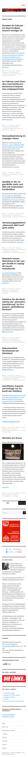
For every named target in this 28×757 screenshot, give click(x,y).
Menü (23, 5)
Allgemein (18, 70)
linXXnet (6, 699)
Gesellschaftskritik (14, 72)
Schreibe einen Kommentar (8, 75)
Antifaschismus (5, 72)
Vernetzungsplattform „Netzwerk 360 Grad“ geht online (13, 225)
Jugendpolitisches (16, 215)
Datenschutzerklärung (8, 714)
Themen (4, 744)
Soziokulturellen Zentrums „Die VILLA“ (13, 199)
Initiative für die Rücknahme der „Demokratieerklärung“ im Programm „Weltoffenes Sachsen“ (14, 304)
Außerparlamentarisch (8, 730)
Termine (21, 73)
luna (5, 70)
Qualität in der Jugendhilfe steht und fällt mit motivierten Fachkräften (12, 186)
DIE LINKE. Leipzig (9, 693)
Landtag (4, 734)
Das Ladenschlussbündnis (9, 273)
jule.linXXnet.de (5, 752)
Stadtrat (4, 737)
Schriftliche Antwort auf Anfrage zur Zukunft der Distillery (12, 388)
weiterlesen (5, 67)
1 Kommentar (15, 496)
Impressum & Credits (8, 716)
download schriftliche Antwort (11, 421)
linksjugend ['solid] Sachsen (12, 695)
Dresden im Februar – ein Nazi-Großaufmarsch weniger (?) (13, 28)
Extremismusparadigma (15, 340)
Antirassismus (13, 249)
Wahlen (4, 748)
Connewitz (23, 493)
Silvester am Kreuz (12, 438)
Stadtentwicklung (6, 428)
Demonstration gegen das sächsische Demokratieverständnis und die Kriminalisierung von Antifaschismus (12, 57)
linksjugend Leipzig (9, 697)
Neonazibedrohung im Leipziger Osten (14, 137)
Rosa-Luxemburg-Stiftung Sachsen (14, 701)
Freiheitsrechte (13, 377)
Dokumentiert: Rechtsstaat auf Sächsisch (10, 350)
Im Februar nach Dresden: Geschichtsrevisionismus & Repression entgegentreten (14, 85)
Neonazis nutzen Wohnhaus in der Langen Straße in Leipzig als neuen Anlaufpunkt (13, 263)
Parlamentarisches (6, 216)
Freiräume (23, 427)
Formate (4, 741)
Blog (3, 723)
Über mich (5, 727)
